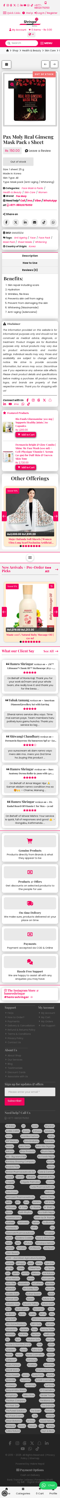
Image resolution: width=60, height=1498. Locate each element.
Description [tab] (30, 255)
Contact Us (14, 1042)
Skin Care (50, 50)
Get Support (48, 1025)
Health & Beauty (31, 50)
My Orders (47, 1021)
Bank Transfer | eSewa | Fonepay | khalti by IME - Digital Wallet (30, 1481)
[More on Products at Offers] (30, 872)
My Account (48, 1013)
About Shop (14, 1055)
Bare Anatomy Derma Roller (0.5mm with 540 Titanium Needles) (31, 773)
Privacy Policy (15, 1038)
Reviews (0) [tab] (30, 270)
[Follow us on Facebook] (4, 5)
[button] (12, 12)
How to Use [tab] (30, 263)
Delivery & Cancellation (21, 1025)
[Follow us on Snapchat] (18, 5)
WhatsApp (50, 200)
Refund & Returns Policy (21, 1029)
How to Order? (16, 1017)
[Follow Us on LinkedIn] (21, 5)
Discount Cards (17, 1072)
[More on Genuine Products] (30, 841)
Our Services (15, 1059)
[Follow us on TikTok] (32, 5)
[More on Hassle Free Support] (30, 962)
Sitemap (34, 1458)
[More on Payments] (30, 934)
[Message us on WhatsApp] (28, 5)
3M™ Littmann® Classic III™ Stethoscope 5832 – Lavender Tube (30, 668)
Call (22, 200)
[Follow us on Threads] (11, 5)
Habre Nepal (37, 1463)
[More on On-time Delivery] (30, 903)
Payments (14, 1021)
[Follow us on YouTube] (25, 5)
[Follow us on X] (14, 5)
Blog (10, 1063)
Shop (15, 50)
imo (29, 200)
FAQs (11, 1013)
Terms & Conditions (19, 1034)
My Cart (45, 1017)
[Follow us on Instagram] (8, 5)
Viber (37, 200)
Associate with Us (18, 1076)
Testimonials (15, 1068)
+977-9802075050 (20, 205)
